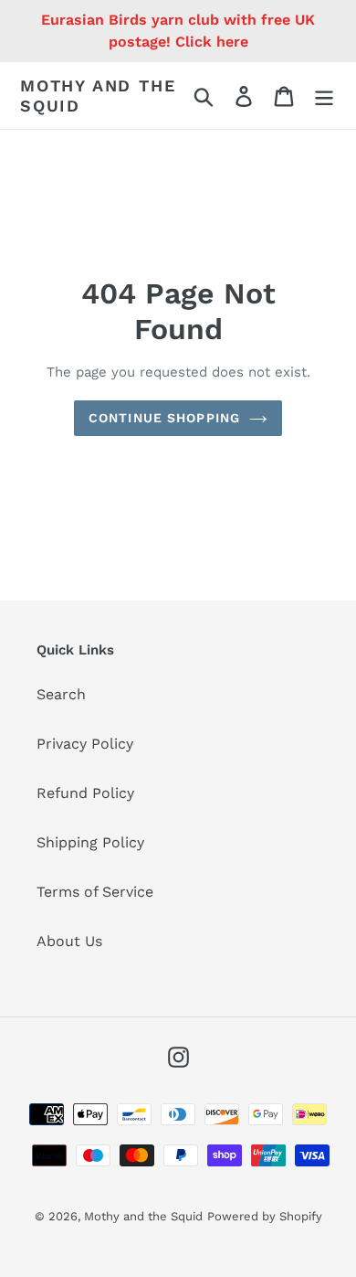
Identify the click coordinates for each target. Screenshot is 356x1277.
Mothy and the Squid (97, 95)
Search (61, 694)
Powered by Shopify (264, 1216)
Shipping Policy (90, 842)
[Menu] (324, 95)
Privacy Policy (85, 743)
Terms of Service (95, 891)
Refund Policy (85, 793)
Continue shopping (164, 417)
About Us (69, 941)
